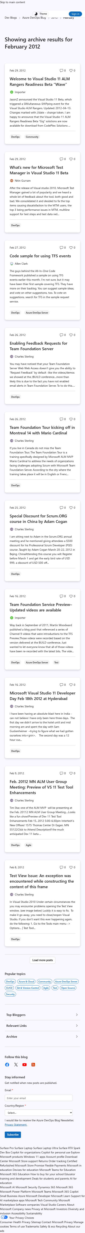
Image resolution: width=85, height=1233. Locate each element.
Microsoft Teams (41, 1191)
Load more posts (42, 960)
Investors (61, 1209)
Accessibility (18, 1213)
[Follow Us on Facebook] (7, 1064)
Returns (43, 1161)
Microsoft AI (7, 1187)
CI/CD (9, 987)
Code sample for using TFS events (40, 255)
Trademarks (32, 1226)
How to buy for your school (47, 1174)
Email (9, 1090)
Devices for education (26, 1170)
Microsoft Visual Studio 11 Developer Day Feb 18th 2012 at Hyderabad (42, 695)
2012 (54, 17)
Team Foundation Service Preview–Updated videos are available (41, 607)
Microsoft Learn (60, 1196)
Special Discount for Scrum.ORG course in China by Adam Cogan (38, 518)
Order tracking (57, 1161)
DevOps (10, 981)
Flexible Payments (55, 1165)
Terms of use (17, 1226)
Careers (61, 1204)
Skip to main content (12, 2)
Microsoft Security (26, 1187)
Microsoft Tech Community (41, 1200)
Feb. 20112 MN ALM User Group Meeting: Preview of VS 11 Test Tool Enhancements (41, 787)
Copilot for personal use (55, 1152)
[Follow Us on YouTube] (24, 1064)
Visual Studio (48, 1204)
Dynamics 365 (46, 1187)
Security (10, 994)
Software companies (28, 1204)
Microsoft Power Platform (15, 1191)
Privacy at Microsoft (44, 1209)
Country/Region (15, 1105)
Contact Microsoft (52, 1222)
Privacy (69, 1222)
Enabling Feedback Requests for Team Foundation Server (38, 345)
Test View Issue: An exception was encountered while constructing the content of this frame (42, 881)
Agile (46, 987)
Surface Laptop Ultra (45, 1148)
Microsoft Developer (38, 1196)
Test (55, 987)
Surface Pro (7, 1148)
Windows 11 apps (34, 1157)
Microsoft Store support (23, 1161)
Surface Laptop (23, 1148)
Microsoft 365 (64, 1187)
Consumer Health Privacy (15, 1222)
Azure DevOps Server (66, 981)
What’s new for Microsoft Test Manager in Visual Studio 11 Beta (39, 169)
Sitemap (36, 1222)
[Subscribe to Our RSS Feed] (33, 1064)
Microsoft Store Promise (29, 1165)
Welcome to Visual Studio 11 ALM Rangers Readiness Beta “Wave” (40, 81)
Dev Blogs (11, 17)
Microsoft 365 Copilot (65, 1191)
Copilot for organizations (26, 1152)
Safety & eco (47, 1226)
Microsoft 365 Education (15, 1174)
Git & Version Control (28, 987)
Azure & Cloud (26, 981)
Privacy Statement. (16, 1124)
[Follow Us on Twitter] (15, 1064)
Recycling (61, 1226)
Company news (21, 1209)
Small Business (8, 1196)
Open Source (68, 987)
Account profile (55, 1157)
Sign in (75, 13)
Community (44, 981)
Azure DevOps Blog (34, 17)
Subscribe (13, 1134)
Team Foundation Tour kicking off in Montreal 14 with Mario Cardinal (42, 429)
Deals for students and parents (50, 1178)
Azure (21, 1196)
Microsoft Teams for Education (57, 1170)
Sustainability (34, 1213)
